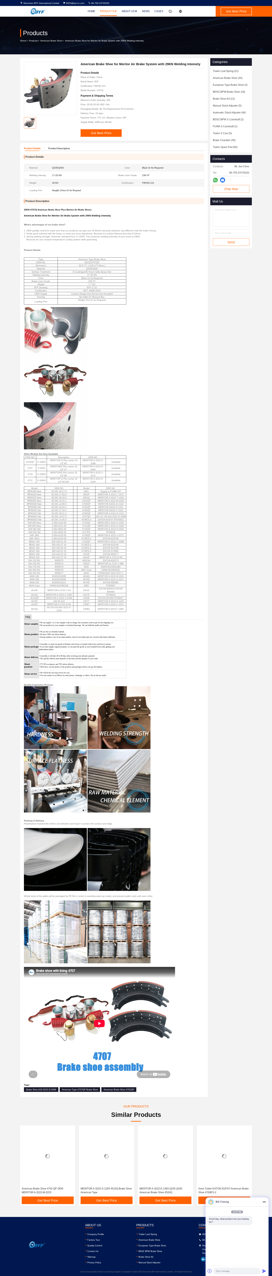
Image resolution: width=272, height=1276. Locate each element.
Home (91, 11)
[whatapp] (215, 180)
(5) (227, 105)
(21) (225, 71)
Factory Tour (93, 1240)
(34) (227, 78)
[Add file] (209, 1271)
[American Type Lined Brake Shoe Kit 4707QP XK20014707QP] (224, 1156)
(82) (225, 147)
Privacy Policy (94, 1262)
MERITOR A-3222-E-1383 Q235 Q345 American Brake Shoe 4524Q (102, 1190)
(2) (228, 119)
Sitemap (91, 1257)
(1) (225, 126)
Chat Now (231, 189)
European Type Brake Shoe (152, 1245)
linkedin (203, 1259)
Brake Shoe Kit (146, 1257)
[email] (223, 180)
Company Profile (95, 1234)
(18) (229, 91)
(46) (229, 112)
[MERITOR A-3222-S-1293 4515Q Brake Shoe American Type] (48, 1156)
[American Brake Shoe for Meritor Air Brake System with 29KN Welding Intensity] (50, 88)
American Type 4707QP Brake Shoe (80, 1089)
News (146, 11)
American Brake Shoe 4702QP (119, 1089)
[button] (25, 1162)
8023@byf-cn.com (75, 3)
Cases (158, 11)
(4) (230, 85)
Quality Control (94, 1245)
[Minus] (264, 1202)
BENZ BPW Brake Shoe (150, 1251)
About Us (128, 11)
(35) (224, 140)
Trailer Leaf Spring (148, 1234)
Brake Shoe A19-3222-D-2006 (41, 1089)
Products (107, 11)
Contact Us (92, 1251)
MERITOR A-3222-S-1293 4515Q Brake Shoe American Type (47, 1190)
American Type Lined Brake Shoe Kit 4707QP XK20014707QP (223, 1190)
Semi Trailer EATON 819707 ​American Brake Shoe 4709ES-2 (164, 1190)
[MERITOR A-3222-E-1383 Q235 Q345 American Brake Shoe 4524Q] (107, 1156)
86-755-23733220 (100, 3)
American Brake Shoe (51, 40)
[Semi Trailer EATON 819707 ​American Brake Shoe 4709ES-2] (165, 1156)
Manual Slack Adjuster (150, 1262)
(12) (224, 98)
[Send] (264, 1271)
